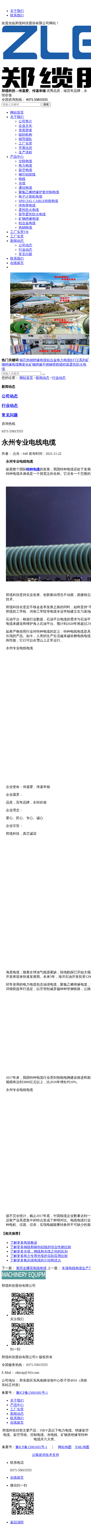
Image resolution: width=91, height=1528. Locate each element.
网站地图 (65, 1447)
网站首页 (26, 378)
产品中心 (17, 1405)
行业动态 (59, 378)
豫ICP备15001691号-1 (32, 1392)
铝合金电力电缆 (58, 360)
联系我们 (17, 15)
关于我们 (17, 11)
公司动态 (10, 396)
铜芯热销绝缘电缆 (33, 360)
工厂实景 (17, 1409)
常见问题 (10, 415)
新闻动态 (42, 378)
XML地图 (82, 1447)
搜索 (46, 104)
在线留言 (17, 1422)
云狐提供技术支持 (45, 1455)
